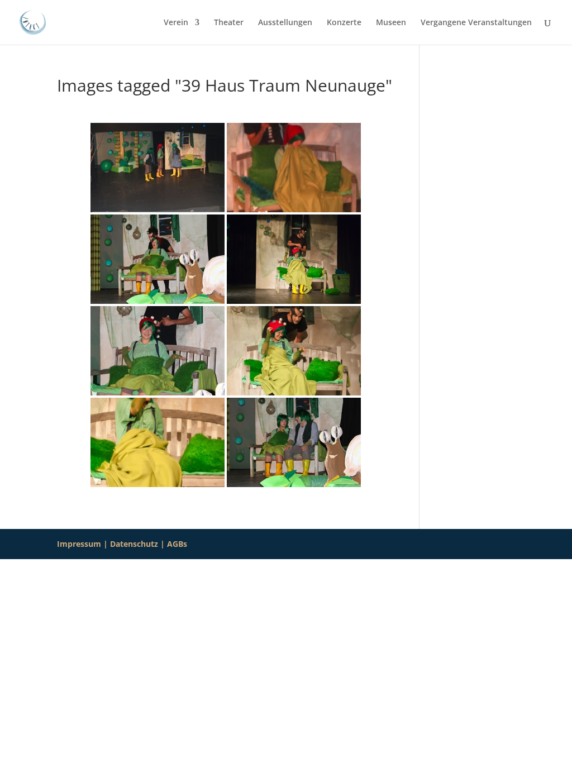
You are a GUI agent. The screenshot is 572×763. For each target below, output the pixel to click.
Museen (391, 22)
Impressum (79, 543)
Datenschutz (134, 543)
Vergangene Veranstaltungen (476, 22)
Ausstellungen (285, 22)
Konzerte (344, 22)
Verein (176, 22)
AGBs (177, 543)
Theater (229, 22)
